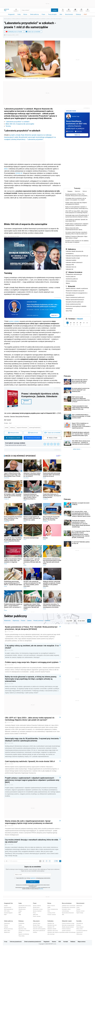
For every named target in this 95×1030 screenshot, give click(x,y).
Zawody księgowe (8, 912)
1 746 (56, 861)
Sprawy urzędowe (37, 911)
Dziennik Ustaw (36, 923)
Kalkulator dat (69, 269)
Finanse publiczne (71, 276)
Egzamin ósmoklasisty (24, 934)
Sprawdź (26, 402)
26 (74, 322)
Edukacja (78, 14)
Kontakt (65, 941)
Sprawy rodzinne (37, 905)
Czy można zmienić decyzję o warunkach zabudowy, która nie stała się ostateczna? (76, 233)
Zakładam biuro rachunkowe (68, 905)
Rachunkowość (7, 907)
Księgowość (11, 14)
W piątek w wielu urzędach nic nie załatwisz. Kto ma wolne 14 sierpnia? (77, 241)
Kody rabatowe (79, 927)
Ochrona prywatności (16, 941)
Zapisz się (53, 315)
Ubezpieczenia (22, 909)
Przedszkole (21, 923)
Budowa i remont (80, 911)
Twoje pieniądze (52, 14)
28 (80, 322)
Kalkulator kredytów (71, 260)
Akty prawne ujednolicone (39, 930)
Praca (34, 912)
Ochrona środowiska (71, 281)
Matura (20, 932)
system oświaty (14, 321)
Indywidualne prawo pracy (25, 905)
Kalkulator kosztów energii (73, 258)
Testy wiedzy (21, 935)
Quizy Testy (69, 310)
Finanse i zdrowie (52, 914)
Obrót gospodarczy (8, 909)
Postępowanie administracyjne (74, 274)
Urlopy (20, 911)
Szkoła (20, 925)
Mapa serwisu (81, 941)
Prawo (43, 14)
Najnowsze (77, 191)
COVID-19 (18, 173)
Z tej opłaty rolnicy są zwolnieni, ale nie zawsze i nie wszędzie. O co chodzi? (75, 199)
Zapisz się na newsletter (54, 432)
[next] (60, 861)
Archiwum (78, 925)
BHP (20, 912)
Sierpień (80, 319)
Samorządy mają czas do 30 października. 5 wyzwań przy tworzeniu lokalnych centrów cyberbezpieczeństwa (77, 216)
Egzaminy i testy (22, 928)
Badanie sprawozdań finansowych (75, 299)
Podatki (6, 905)
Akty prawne (36, 921)
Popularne (70, 191)
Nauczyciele (21, 927)
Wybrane (85, 191)
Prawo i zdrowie (36, 916)
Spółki (49, 907)
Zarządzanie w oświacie (24, 930)
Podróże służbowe (66, 928)
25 (70, 322)
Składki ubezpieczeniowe (68, 927)
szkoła (6, 427)
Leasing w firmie (51, 912)
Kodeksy (35, 932)
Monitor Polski (36, 925)
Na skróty (78, 921)
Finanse (23, 620)
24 (67, 322)
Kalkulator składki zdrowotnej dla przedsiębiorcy (74, 252)
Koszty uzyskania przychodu (73, 304)
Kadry (19, 14)
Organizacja (16, 620)
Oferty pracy (79, 934)
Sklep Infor (35, 914)
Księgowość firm (8, 903)
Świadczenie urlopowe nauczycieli (75, 290)
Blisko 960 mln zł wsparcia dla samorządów (20, 124)
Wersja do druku (14, 432)
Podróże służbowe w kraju (68, 923)
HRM (20, 914)
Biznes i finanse (51, 905)
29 (83, 322)
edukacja (12, 427)
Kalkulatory (72, 249)
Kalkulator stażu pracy (53, 930)
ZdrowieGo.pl (79, 923)
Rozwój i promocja (38, 620)
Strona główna (7, 18)
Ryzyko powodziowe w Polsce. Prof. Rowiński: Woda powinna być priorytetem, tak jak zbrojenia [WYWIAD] (76, 194)
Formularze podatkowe (81, 930)
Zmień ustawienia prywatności (32, 941)
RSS (60, 941)
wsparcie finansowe (22, 427)
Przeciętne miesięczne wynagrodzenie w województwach (76, 294)
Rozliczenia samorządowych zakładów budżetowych (76, 307)
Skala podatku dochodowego (69, 932)
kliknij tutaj (41, 888)
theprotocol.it (79, 932)
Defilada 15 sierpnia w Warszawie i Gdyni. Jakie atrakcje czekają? (76, 237)
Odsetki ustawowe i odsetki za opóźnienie (77, 288)
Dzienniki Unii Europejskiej (39, 928)
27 (77, 322)
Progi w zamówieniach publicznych (75, 297)
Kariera (54, 941)
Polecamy (67, 499)
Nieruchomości (69, 14)
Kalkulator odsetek (52, 928)
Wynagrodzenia (22, 907)
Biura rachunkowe (67, 903)
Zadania (29, 620)
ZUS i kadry (7, 911)
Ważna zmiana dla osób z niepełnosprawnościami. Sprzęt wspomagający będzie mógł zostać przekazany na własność (74, 228)
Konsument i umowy (38, 909)
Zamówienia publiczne (72, 278)
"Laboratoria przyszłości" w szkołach (17, 121)
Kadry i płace (7, 930)
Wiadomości (24, 18)
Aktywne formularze (75, 272)
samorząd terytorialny (34, 427)
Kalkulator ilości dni (71, 267)
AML (63, 914)
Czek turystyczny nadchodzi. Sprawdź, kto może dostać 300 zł (76, 220)
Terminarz (71, 319)
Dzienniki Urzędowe (37, 927)
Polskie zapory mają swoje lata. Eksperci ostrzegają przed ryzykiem (76, 203)
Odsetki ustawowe (66, 930)
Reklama (73, 941)
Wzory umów (79, 928)
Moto (61, 14)
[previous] (40, 861)
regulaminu (33, 878)
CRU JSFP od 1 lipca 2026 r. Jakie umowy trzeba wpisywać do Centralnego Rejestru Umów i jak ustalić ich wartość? (76, 211)
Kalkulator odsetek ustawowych (74, 262)
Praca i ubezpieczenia (53, 909)
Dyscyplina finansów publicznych (74, 301)
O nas (5, 941)
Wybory (68, 283)
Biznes (25, 14)
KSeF (85, 14)
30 (87, 322)
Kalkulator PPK (70, 264)
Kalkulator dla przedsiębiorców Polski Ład (77, 255)
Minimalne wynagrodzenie (68, 925)
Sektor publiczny (34, 14)
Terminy (8, 126)
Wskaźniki (71, 286)
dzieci (6, 169)
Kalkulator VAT (51, 927)
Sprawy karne (36, 907)
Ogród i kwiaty (79, 912)
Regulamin (46, 941)
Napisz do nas (34, 432)
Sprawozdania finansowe (68, 912)
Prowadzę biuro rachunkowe (68, 907)
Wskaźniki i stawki (67, 921)
